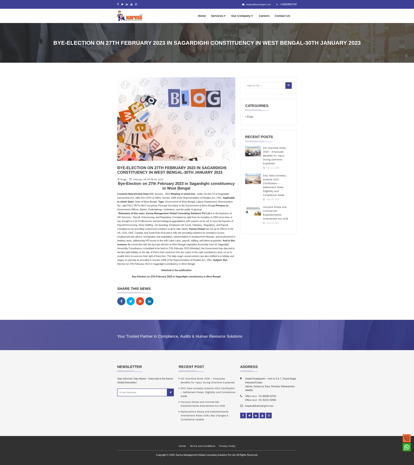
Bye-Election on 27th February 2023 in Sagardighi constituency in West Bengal (176, 276)
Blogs (123, 179)
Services (217, 15)
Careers (264, 15)
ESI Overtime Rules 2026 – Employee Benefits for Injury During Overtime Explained (274, 155)
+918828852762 (288, 4)
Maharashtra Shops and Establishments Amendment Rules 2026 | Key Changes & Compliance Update (205, 415)
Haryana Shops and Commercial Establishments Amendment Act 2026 (275, 213)
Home (202, 15)
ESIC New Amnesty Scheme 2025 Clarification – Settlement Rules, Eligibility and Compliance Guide (274, 185)
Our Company (241, 15)
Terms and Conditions (202, 446)
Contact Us (282, 15)
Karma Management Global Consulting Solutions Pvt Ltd (178, 213)
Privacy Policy (227, 446)
